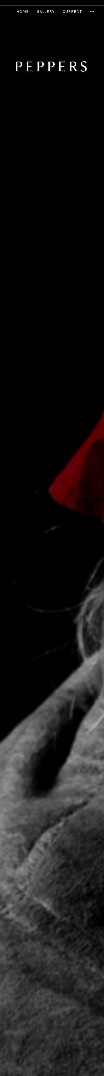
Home (22, 11)
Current (72, 11)
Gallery (46, 11)
